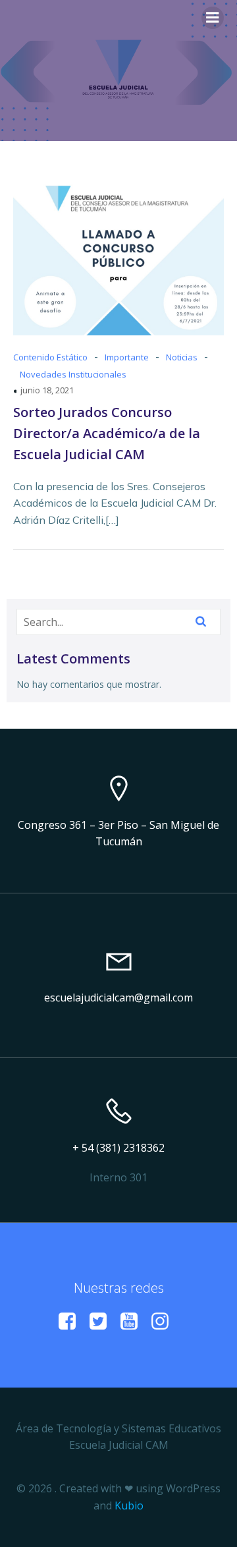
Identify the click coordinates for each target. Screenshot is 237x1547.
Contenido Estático (50, 357)
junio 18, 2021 (47, 390)
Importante (127, 357)
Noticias (182, 357)
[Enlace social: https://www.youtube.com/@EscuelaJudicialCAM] (133, 1321)
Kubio (129, 1505)
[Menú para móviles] (212, 18)
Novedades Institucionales (73, 374)
